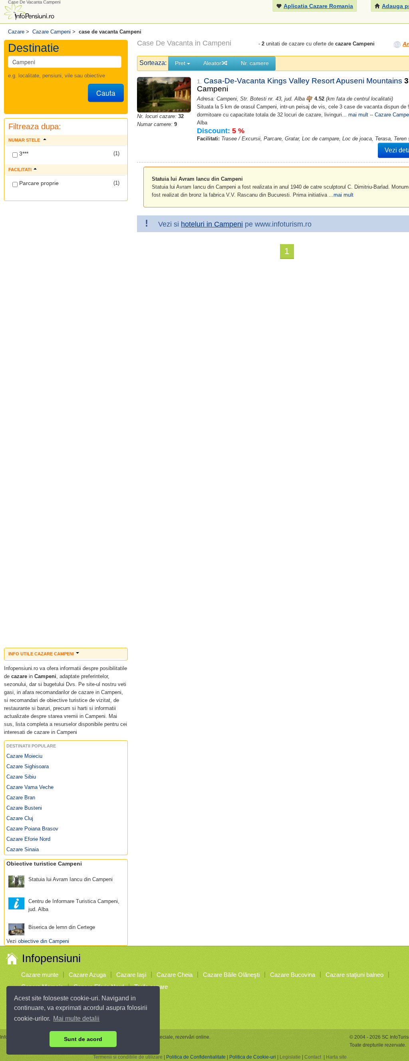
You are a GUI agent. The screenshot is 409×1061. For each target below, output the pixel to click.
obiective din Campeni (43, 941)
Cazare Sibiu (21, 777)
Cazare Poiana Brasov (32, 829)
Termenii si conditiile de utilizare (128, 1057)
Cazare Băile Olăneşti (231, 975)
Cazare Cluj (19, 818)
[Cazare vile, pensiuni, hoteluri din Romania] (28, 11)
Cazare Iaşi (131, 975)
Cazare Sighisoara (27, 766)
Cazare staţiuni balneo (354, 975)
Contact (312, 1057)
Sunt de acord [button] (83, 1039)
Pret (181, 63)
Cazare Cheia (175, 975)
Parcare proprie (38, 183)
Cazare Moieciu (24, 756)
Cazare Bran (20, 798)
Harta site (336, 1057)
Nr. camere (255, 63)
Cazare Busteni (24, 808)
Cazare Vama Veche (30, 787)
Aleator (212, 63)
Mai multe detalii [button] (76, 1018)
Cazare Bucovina (292, 975)
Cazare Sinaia (22, 849)
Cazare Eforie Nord (28, 839)
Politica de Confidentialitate (196, 1057)
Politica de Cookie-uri (252, 1057)
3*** (23, 153)
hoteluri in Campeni (212, 224)
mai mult (358, 115)
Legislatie (290, 1057)
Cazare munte (39, 975)
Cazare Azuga (87, 975)
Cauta (105, 93)
